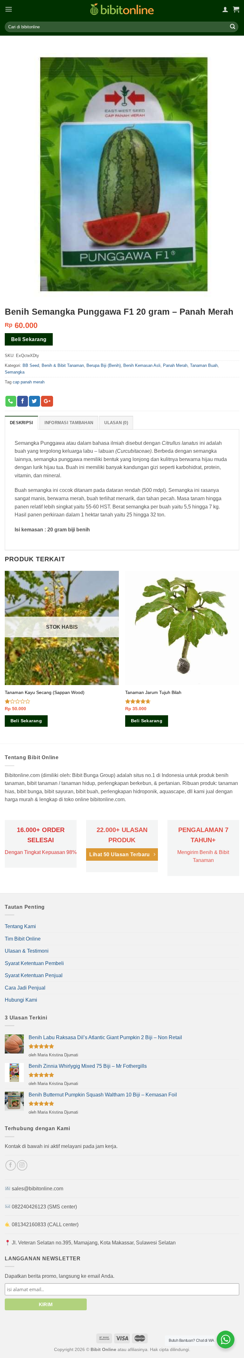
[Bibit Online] (122, 9)
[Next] (239, 656)
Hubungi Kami (21, 1000)
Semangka (14, 372)
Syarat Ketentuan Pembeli (34, 963)
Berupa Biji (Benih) (103, 365)
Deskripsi (21, 422)
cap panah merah (28, 382)
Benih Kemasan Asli (141, 365)
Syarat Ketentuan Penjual (34, 975)
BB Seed (31, 365)
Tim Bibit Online (23, 939)
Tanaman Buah (204, 365)
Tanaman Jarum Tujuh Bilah (153, 692)
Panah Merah (175, 365)
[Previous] (5, 656)
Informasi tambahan (68, 422)
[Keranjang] (236, 9)
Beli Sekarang (29, 339)
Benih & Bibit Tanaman (63, 365)
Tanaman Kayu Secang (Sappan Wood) (45, 692)
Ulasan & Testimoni (27, 951)
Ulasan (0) (116, 422)
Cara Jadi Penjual (25, 987)
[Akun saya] (225, 9)
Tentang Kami (20, 926)
